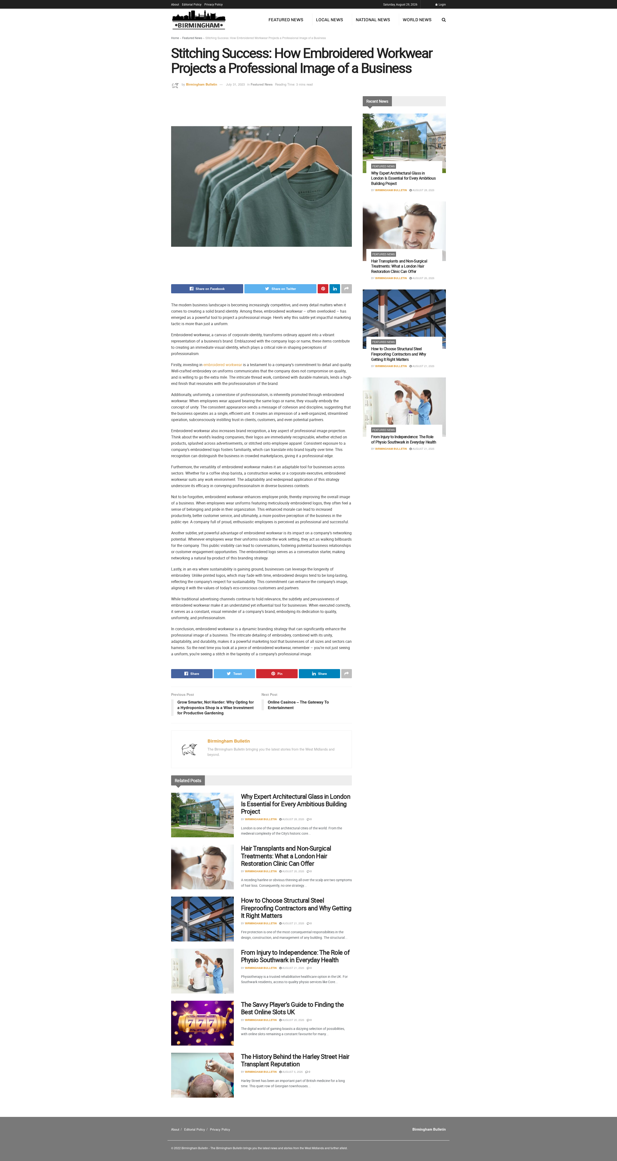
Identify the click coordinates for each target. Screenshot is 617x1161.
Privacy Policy (213, 4)
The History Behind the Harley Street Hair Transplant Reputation (295, 1060)
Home (175, 38)
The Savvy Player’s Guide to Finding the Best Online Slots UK (292, 1008)
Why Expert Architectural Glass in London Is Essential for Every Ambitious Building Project (295, 804)
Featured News (285, 19)
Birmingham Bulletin (201, 84)
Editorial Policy (191, 4)
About (175, 4)
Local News (329, 19)
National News (373, 19)
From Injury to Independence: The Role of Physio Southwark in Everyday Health (295, 956)
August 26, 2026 (293, 871)
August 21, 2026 (293, 923)
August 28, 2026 (293, 819)
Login (442, 4)
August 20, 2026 (293, 1020)
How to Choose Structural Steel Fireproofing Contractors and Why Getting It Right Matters (296, 907)
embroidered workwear (222, 364)
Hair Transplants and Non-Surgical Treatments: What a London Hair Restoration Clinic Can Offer (286, 855)
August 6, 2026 (292, 1072)
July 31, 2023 (235, 84)
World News (417, 19)
